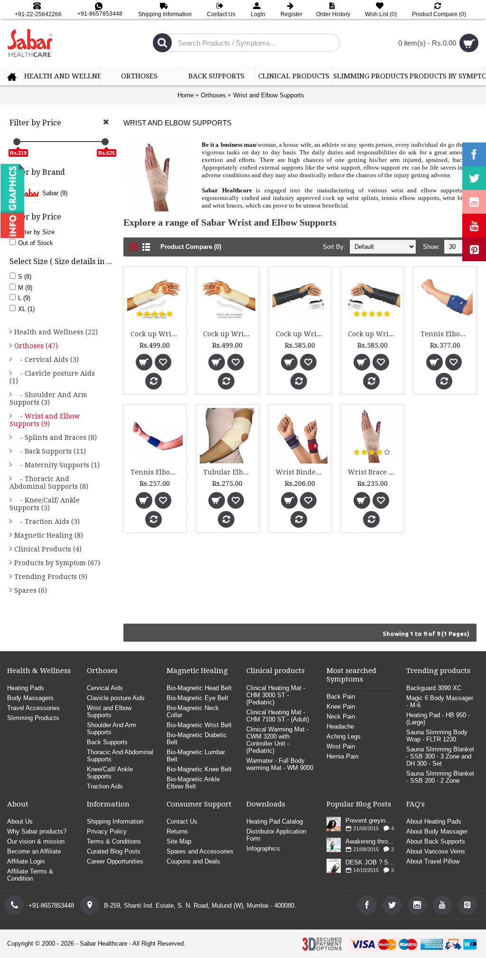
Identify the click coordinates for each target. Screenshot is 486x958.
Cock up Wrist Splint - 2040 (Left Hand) (302, 334)
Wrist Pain (341, 746)
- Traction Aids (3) (47, 521)
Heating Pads (25, 688)
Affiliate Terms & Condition (30, 875)
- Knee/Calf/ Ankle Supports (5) (44, 504)
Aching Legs (344, 736)
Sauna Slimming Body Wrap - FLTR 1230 (436, 736)
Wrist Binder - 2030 (302, 472)
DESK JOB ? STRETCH (370, 862)
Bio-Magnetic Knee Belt (199, 769)
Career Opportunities (115, 861)
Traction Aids (105, 786)
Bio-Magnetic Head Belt (199, 688)
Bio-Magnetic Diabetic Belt (197, 738)
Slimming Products (33, 717)
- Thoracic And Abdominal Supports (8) (48, 482)
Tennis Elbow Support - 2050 (157, 472)
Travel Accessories (33, 707)
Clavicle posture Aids (116, 698)
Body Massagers (30, 698)
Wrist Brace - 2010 (374, 472)
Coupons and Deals (193, 861)
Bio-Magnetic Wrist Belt (199, 725)
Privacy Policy (107, 831)
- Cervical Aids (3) (46, 359)
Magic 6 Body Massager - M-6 (439, 701)
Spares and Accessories (200, 851)
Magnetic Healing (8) (48, 535)
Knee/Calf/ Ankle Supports (110, 773)
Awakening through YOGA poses (370, 841)
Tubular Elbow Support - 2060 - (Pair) (229, 472)
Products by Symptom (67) (57, 563)
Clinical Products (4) (48, 549)
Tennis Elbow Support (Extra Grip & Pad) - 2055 (447, 334)
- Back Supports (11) (50, 451)
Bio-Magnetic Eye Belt (197, 698)
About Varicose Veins (435, 851)
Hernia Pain (342, 756)
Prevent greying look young (370, 820)
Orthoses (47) (36, 346)
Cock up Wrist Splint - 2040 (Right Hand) (374, 334)
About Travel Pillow (432, 861)
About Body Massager (436, 831)
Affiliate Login (26, 861)
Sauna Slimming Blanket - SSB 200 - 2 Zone (440, 777)
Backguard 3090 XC (433, 688)
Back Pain (341, 696)
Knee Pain (341, 706)
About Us (20, 821)
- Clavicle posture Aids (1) (52, 377)
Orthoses (213, 95)
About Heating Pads (433, 821)
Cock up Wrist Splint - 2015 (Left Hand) (157, 334)
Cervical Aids (105, 688)
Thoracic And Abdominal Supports (120, 756)
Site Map (179, 841)
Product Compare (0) (190, 246)
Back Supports (107, 742)
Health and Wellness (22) (56, 332)
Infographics (263, 848)
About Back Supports (435, 841)
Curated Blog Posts (113, 851)
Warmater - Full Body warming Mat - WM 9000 (279, 764)
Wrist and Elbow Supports (268, 95)
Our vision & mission (36, 841)
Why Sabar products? (36, 831)
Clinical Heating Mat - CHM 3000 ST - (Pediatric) (275, 695)
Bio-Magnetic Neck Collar (193, 711)
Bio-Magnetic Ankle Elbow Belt (193, 783)
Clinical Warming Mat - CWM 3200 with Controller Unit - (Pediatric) (277, 740)
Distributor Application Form (276, 835)
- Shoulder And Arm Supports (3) (48, 398)
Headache (340, 726)
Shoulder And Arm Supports (111, 728)
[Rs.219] (16, 141)
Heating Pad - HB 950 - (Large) (438, 718)
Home (186, 95)
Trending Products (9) (50, 576)
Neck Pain (341, 716)
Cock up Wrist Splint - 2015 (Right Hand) (229, 334)
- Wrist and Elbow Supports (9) (44, 419)
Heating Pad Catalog (274, 821)
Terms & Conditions (114, 841)
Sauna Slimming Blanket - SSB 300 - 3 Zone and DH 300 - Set (440, 756)
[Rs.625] (105, 141)
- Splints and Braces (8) (55, 437)
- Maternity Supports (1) (57, 465)
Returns (177, 831)
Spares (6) (30, 590)
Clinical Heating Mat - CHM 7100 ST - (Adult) (277, 716)
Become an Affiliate (34, 851)
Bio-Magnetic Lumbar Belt (196, 756)
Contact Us (182, 821)
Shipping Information (115, 821)
